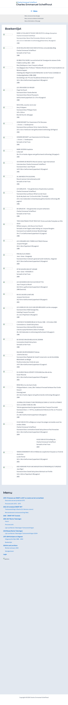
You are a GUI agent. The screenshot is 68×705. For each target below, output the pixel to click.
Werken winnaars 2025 (12, 548)
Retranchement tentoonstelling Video (17, 512)
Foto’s (7, 521)
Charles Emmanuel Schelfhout (34, 4)
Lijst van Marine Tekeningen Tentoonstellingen (19, 528)
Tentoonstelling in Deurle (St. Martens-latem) (19, 509)
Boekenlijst (8, 542)
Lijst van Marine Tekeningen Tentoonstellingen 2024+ (21, 533)
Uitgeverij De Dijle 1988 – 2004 (14, 539)
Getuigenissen (9, 551)
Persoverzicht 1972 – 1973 (13, 503)
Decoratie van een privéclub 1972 (15, 500)
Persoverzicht (9, 524)
